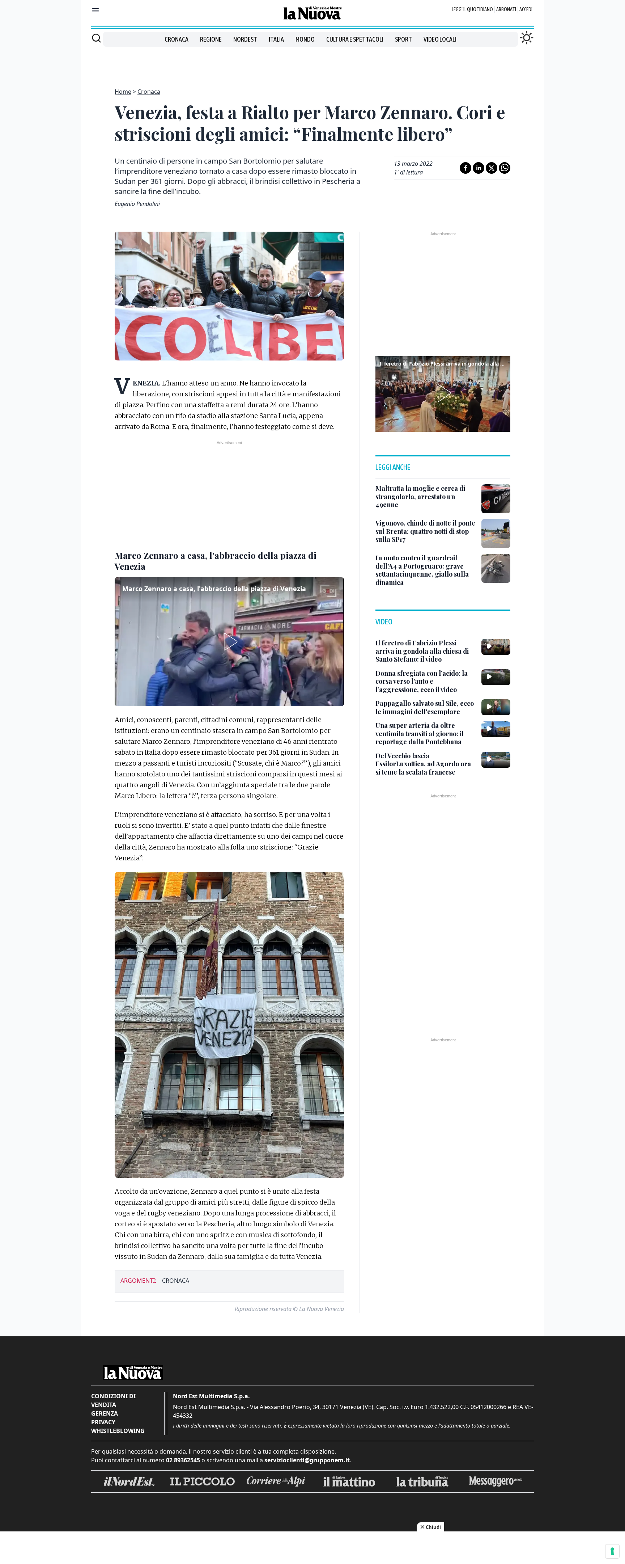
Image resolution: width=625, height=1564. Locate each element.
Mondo (305, 39)
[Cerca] (96, 38)
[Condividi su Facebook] (465, 168)
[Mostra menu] (95, 10)
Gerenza (104, 1413)
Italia (276, 39)
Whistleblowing (118, 1431)
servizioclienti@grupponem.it (307, 1460)
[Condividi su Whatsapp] (504, 168)
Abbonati (506, 9)
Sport (403, 39)
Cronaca (176, 39)
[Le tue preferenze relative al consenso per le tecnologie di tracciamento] (612, 1551)
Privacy (103, 1422)
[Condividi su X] (491, 168)
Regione (211, 39)
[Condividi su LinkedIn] (478, 168)
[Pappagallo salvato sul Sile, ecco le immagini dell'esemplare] (495, 707)
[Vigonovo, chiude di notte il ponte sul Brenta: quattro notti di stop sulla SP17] (495, 533)
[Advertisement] (312, 63)
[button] (229, 642)
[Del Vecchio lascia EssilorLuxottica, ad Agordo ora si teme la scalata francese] (495, 760)
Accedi (525, 9)
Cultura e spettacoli (354, 39)
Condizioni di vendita (113, 1400)
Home (123, 92)
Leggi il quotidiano (472, 9)
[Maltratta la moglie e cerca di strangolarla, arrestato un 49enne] (495, 498)
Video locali (440, 39)
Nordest (245, 39)
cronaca (175, 1281)
